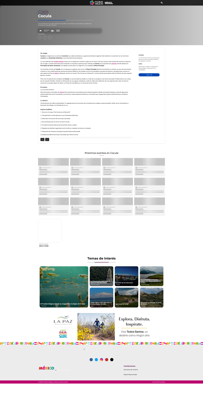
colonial (114, 63)
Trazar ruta (149, 75)
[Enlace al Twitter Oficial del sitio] (96, 359)
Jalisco (46, 12)
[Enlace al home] (101, 3)
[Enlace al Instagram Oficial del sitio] (101, 359)
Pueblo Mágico (59, 61)
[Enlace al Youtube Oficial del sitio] (106, 359)
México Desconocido (130, 374)
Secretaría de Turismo (131, 369)
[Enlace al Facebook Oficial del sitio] (91, 359)
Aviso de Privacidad (158, 382)
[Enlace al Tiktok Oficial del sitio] (111, 359)
